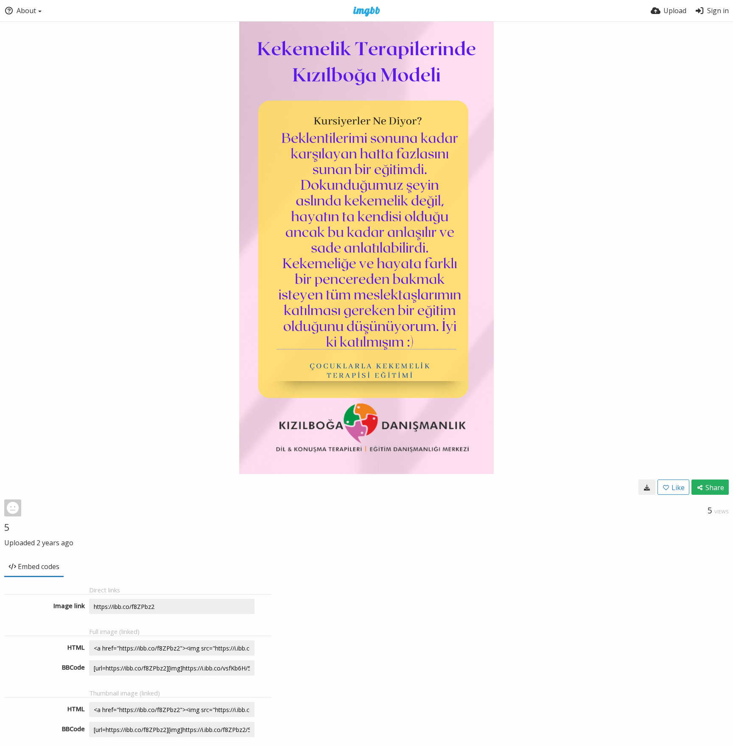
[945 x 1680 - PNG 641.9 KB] (646, 487)
